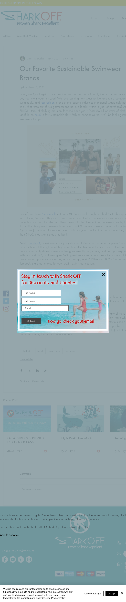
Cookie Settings (92, 593)
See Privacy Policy (55, 598)
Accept (111, 593)
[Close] (122, 593)
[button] (103, 274)
